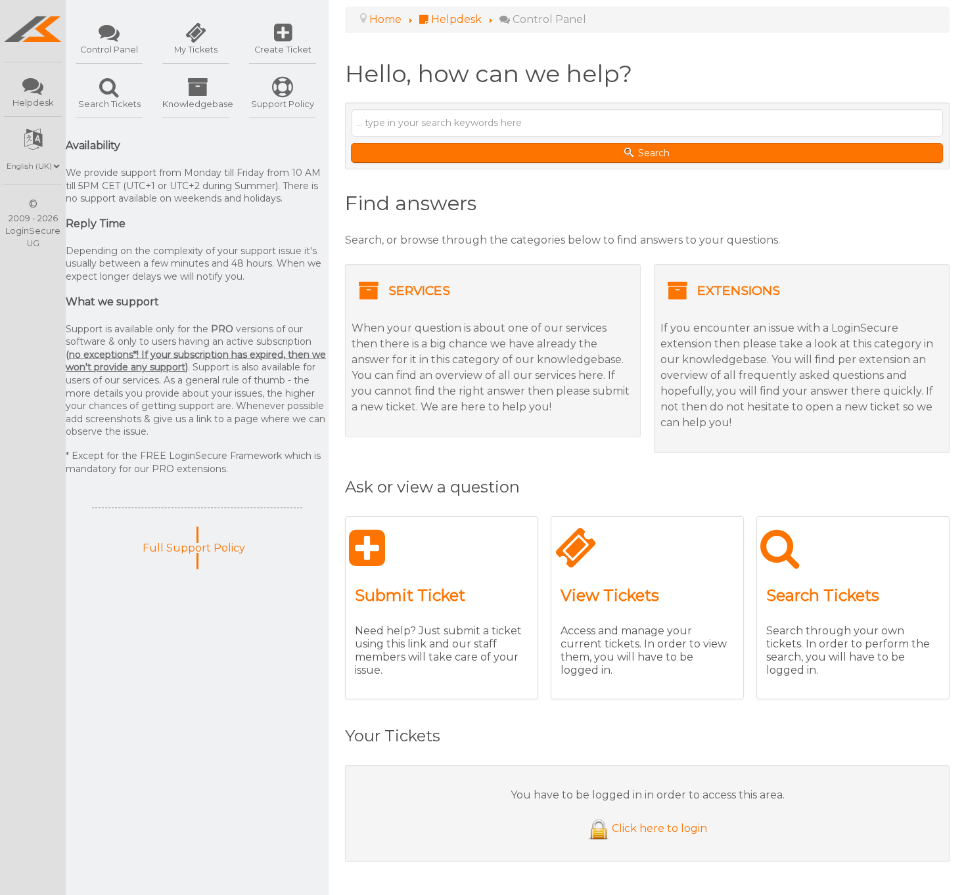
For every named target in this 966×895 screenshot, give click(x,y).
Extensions (738, 290)
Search (652, 153)
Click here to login (659, 828)
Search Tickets (822, 595)
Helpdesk (32, 103)
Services (419, 290)
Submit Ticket (410, 595)
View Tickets (610, 595)
